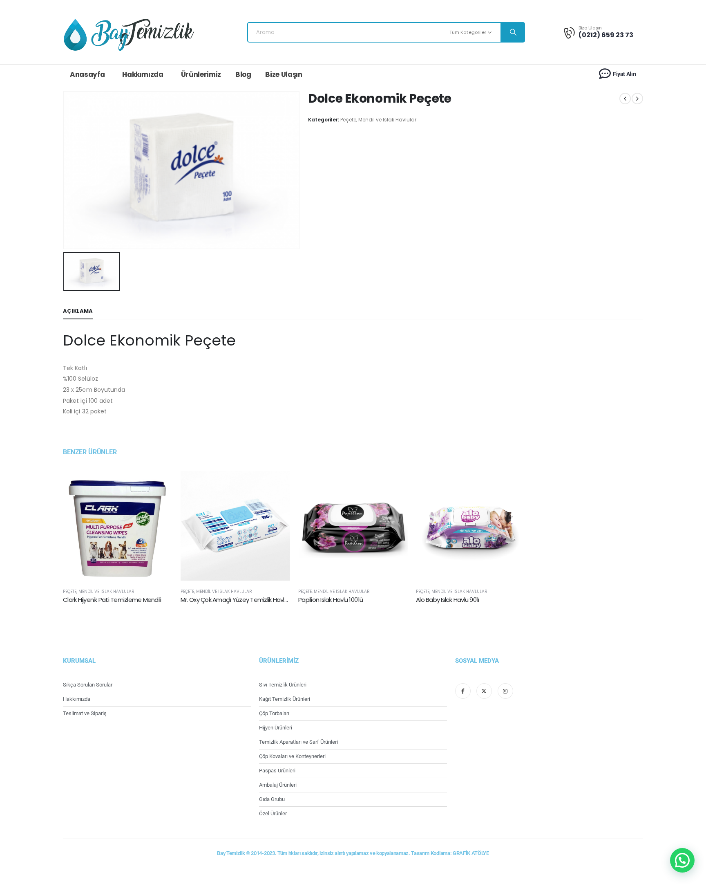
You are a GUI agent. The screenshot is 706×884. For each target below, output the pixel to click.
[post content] (117, 526)
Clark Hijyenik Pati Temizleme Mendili (112, 599)
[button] (682, 860)
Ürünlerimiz (201, 74)
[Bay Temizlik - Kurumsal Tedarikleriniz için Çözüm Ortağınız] (128, 34)
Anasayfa (87, 74)
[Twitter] (484, 691)
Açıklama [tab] (78, 311)
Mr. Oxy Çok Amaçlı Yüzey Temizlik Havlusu (237, 599)
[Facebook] (463, 691)
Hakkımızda (142, 74)
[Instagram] (505, 691)
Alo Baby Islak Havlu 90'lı (447, 599)
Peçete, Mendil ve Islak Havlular (378, 119)
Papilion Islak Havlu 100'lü (330, 599)
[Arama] (512, 32)
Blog (243, 74)
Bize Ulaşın (283, 74)
